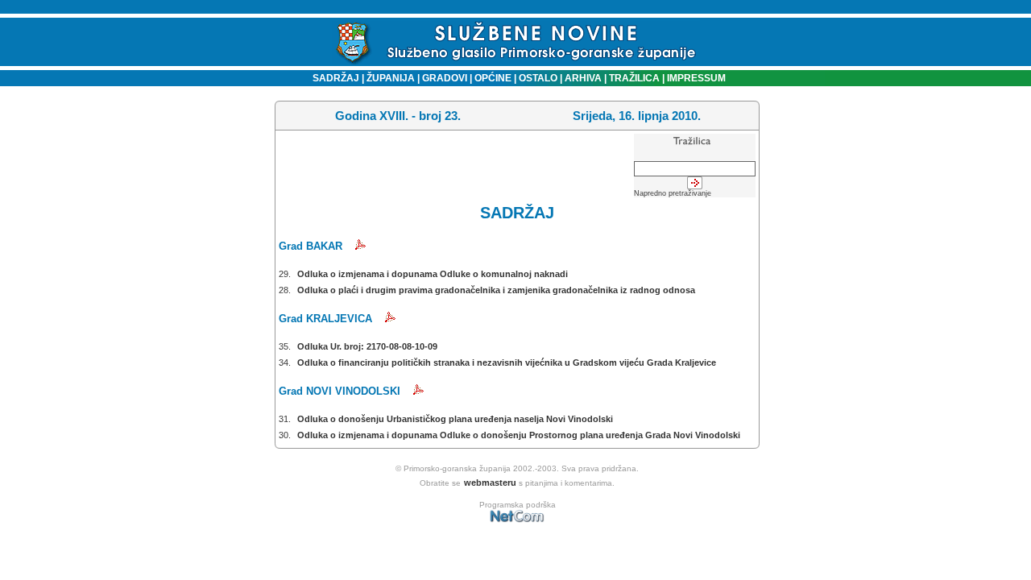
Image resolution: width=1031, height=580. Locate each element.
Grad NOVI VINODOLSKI (339, 391)
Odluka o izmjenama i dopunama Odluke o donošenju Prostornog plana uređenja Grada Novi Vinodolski (518, 435)
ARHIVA (582, 78)
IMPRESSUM (696, 78)
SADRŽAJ (332, 78)
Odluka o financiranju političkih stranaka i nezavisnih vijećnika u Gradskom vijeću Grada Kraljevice (506, 362)
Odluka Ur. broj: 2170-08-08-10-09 (367, 346)
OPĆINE (492, 78)
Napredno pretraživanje (672, 193)
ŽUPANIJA (390, 78)
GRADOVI (444, 78)
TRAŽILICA (633, 78)
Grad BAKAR (310, 246)
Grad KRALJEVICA (325, 319)
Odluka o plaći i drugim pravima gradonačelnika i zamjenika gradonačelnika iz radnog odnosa (496, 290)
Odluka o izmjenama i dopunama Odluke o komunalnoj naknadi (432, 274)
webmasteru (490, 482)
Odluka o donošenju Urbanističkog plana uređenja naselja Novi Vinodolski (455, 419)
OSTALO (538, 78)
